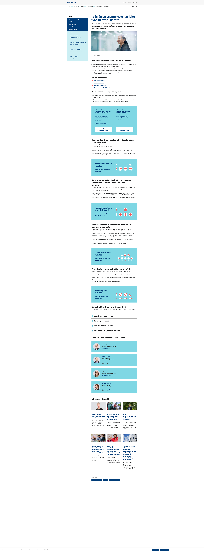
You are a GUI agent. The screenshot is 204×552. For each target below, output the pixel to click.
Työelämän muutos (83, 10)
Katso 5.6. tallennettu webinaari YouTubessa (123, 129)
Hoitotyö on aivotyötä (74, 44)
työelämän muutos (96, 480)
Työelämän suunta (73, 58)
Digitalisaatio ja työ (73, 39)
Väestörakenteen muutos (99, 80)
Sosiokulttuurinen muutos (100, 85)
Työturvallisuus (72, 26)
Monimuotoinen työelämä (75, 54)
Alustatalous (72, 32)
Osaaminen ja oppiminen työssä (76, 51)
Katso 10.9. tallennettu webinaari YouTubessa (102, 129)
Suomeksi (124, 2)
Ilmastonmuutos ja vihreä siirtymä (102, 87)
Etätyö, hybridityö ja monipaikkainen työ (78, 42)
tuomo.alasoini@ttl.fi (106, 362)
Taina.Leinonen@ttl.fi (106, 348)
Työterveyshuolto (72, 24)
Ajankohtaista (106, 6)
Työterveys (71, 21)
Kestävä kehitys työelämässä (75, 49)
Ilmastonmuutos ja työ (74, 47)
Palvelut (76, 6)
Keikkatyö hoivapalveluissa (75, 37)
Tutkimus (69, 6)
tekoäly (105, 480)
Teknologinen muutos (99, 83)
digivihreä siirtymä (114, 480)
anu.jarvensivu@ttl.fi (106, 375)
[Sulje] (202, 550)
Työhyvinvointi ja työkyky (74, 19)
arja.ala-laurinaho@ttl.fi (107, 389)
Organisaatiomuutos (74, 56)
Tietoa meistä (90, 6)
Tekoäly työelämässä (74, 35)
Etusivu (69, 10)
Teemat (82, 6)
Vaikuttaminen (99, 6)
